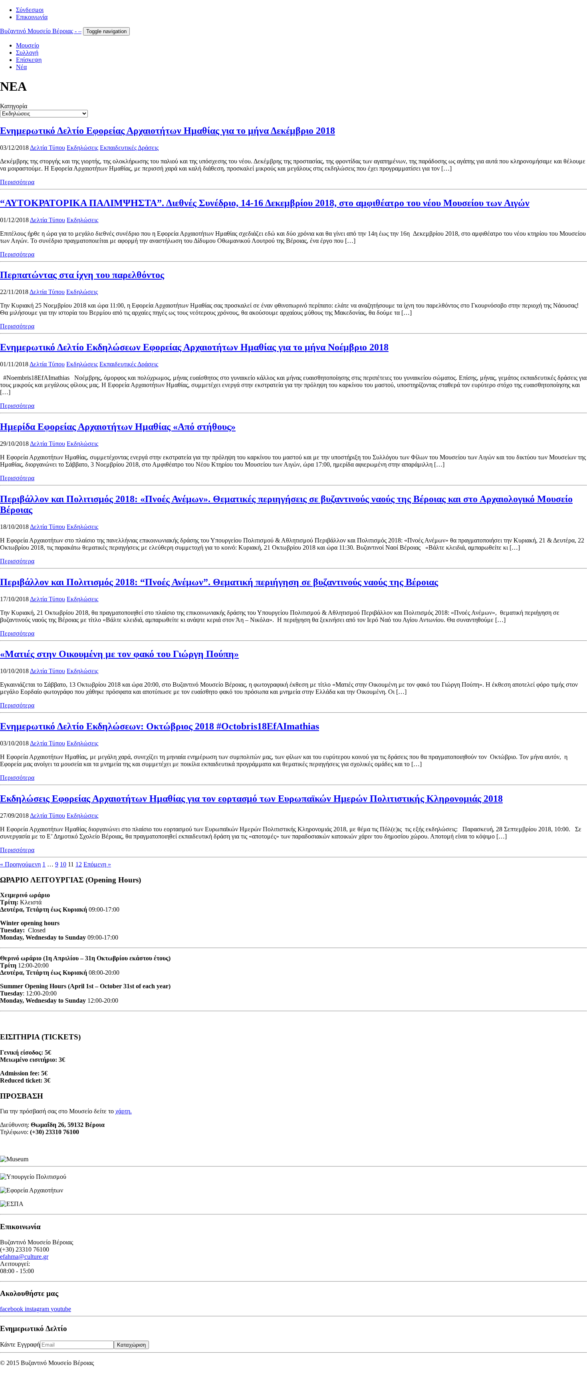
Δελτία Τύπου (47, 147)
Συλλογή (27, 52)
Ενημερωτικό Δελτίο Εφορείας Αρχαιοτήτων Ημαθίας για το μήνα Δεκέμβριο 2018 (167, 130)
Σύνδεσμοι (30, 9)
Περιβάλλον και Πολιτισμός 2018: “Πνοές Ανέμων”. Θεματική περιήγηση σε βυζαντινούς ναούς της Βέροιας (219, 582)
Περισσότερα (17, 182)
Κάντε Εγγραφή (20, 1344)
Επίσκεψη (29, 59)
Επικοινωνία (32, 17)
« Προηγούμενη (20, 864)
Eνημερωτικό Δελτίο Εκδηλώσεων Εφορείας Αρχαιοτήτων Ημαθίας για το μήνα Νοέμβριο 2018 (194, 347)
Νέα (21, 67)
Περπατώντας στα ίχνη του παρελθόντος (82, 275)
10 (63, 864)
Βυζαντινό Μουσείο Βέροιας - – (40, 31)
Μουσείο (27, 45)
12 (78, 864)
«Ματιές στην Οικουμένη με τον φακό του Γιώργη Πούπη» (119, 654)
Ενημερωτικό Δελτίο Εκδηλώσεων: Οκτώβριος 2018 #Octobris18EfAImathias (159, 726)
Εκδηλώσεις (82, 147)
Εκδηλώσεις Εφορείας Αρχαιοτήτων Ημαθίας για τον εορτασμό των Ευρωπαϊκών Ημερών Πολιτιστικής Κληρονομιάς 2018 (251, 798)
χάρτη (122, 1111)
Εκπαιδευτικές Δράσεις (129, 147)
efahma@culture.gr (24, 1256)
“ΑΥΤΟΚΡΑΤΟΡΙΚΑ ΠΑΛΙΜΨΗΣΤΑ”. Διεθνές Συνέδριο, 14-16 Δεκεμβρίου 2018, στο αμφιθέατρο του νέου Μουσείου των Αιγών (264, 203)
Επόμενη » (97, 864)
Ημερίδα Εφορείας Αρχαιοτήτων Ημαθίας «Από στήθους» (118, 426)
